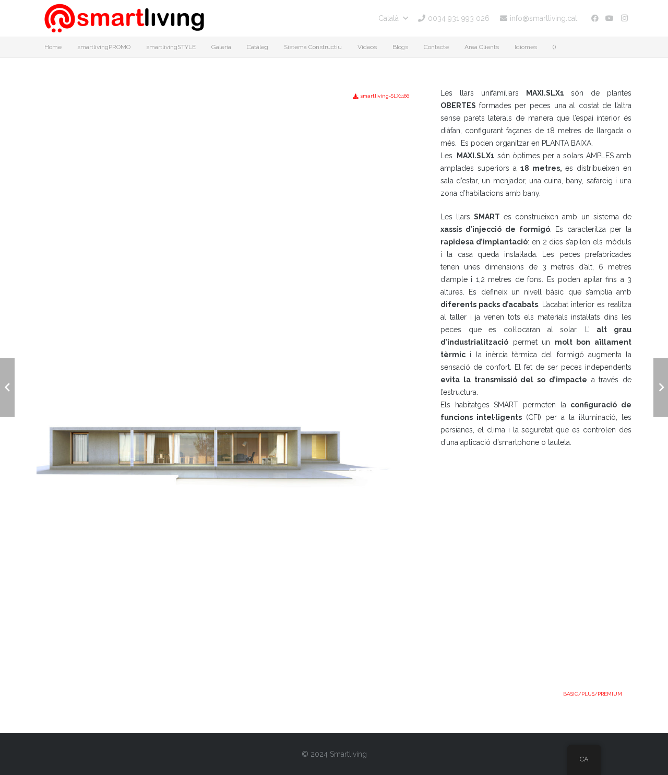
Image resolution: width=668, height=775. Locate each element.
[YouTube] (609, 18)
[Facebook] (595, 18)
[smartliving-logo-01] (124, 18)
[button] (393, 18)
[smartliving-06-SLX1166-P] (228, 228)
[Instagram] (624, 18)
